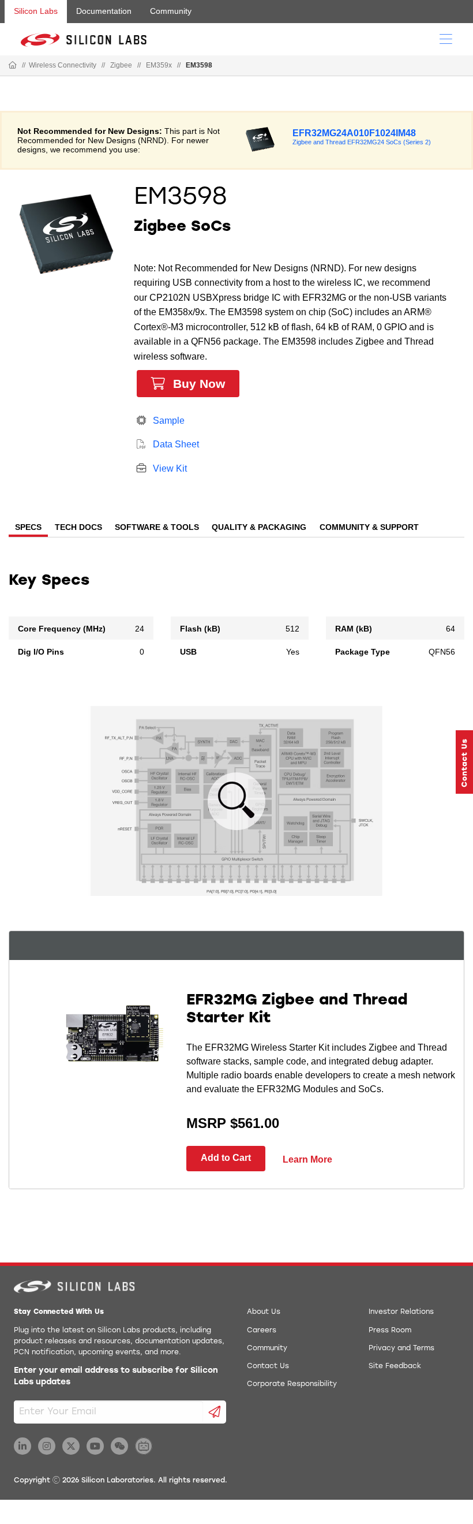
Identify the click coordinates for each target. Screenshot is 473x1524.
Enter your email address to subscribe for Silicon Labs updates (116, 1376)
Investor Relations (401, 1312)
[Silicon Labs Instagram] (46, 1446)
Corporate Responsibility (292, 1384)
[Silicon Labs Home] (13, 65)
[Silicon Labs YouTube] (95, 1446)
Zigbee (121, 65)
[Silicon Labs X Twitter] (71, 1446)
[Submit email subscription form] (215, 1412)
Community (171, 11)
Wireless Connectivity (62, 65)
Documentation (104, 11)
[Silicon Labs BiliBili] (143, 1446)
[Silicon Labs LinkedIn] (22, 1446)
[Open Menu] (446, 38)
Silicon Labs (36, 11)
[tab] (28, 528)
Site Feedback (395, 1366)
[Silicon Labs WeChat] (119, 1446)
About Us (263, 1312)
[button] (464, 762)
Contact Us (268, 1366)
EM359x (159, 65)
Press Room (390, 1330)
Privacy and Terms (401, 1348)
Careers (261, 1330)
